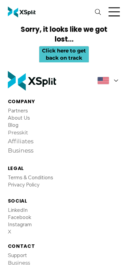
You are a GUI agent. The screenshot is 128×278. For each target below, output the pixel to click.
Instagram (20, 224)
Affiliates (20, 141)
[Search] (98, 12)
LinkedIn (18, 210)
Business (19, 262)
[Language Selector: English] (105, 80)
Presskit (18, 132)
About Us (19, 117)
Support (17, 255)
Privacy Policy (24, 184)
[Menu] (114, 12)
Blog (13, 125)
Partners (18, 110)
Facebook (19, 217)
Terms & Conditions (30, 177)
